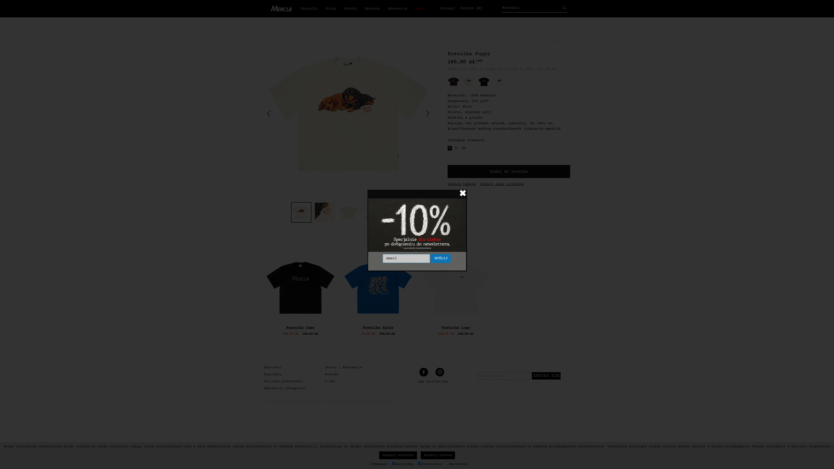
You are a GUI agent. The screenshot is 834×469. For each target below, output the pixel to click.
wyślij (441, 258)
